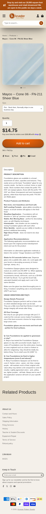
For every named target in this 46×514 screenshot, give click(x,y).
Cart (42, 15)
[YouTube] (14, 486)
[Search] (41, 23)
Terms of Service (8, 440)
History (5, 429)
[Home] (18, 16)
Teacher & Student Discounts (13, 432)
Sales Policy (7, 417)
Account (37, 15)
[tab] (8, 169)
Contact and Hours (9, 414)
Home (4, 35)
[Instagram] (11, 486)
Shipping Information (10, 421)
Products (12, 35)
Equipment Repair (9, 436)
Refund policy (7, 443)
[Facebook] (3, 486)
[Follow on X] (7, 486)
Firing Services (8, 425)
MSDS (5, 459)
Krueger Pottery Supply (26, 509)
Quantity (5, 118)
